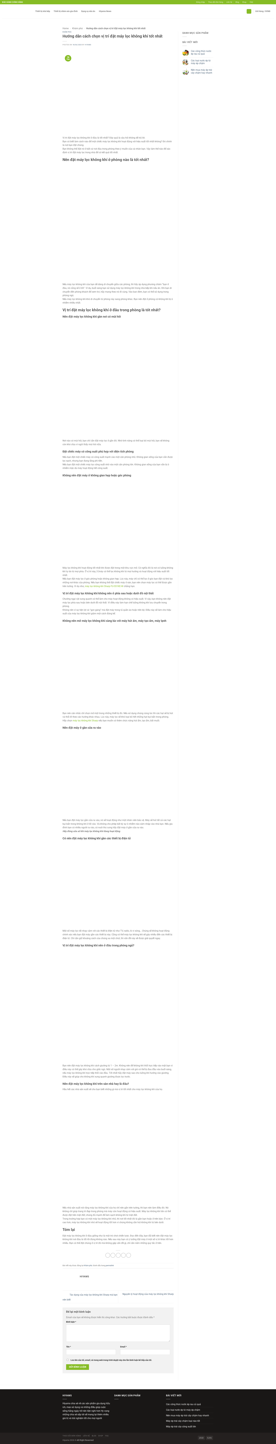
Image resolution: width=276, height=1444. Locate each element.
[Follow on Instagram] (258, 2)
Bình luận (71, 1322)
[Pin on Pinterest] (123, 1255)
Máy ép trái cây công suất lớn (181, 1426)
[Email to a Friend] (118, 1255)
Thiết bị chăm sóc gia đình (66, 11)
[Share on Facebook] (107, 1255)
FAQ (251, 2)
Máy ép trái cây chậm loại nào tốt (183, 1421)
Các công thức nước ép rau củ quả (201, 52)
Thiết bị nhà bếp (42, 11)
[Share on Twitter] (113, 1255)
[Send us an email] (264, 2)
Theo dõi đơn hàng (215, 2)
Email (123, 1347)
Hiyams (88, 45)
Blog (237, 2)
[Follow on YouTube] (272, 2)
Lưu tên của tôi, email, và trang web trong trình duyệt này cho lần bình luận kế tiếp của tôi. (111, 1360)
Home (66, 28)
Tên (68, 1347)
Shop (244, 2)
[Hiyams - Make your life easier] (16, 11)
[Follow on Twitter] (261, 2)
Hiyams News (105, 11)
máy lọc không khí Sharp (85, 720)
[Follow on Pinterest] (267, 2)
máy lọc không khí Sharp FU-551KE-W (104, 586)
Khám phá (77, 28)
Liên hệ (229, 2)
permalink (110, 1265)
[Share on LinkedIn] (128, 1255)
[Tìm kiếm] (249, 11)
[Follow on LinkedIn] (270, 2)
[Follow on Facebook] (256, 2)
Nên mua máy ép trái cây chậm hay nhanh (201, 71)
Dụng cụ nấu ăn (88, 11)
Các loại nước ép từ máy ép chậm (201, 62)
